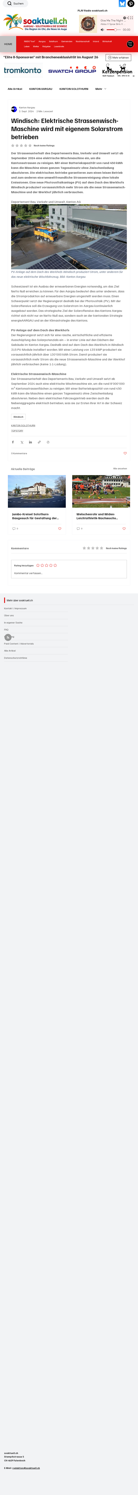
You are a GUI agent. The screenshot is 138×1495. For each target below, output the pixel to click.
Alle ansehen (120, 468)
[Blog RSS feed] (8, 637)
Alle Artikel (15, 89)
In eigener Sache (13, 622)
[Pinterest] (130, 3)
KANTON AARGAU (40, 89)
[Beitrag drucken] (48, 442)
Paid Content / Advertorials (19, 643)
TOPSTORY (17, 430)
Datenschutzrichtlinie (15, 657)
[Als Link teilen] (39, 442)
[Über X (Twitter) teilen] (21, 442)
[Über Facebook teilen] (13, 442)
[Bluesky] (122, 3)
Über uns (9, 615)
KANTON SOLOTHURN (73, 89)
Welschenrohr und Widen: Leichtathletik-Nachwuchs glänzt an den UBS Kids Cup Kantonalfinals (97, 516)
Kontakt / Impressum (15, 608)
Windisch (18, 416)
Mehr (98, 89)
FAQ (6, 629)
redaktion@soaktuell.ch (26, 1468)
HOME (8, 44)
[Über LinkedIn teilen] (30, 442)
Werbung (9, 636)
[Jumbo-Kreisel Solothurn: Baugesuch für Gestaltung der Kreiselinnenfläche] (37, 491)
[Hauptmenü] (130, 44)
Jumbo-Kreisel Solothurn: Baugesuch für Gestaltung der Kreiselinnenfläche (34, 516)
